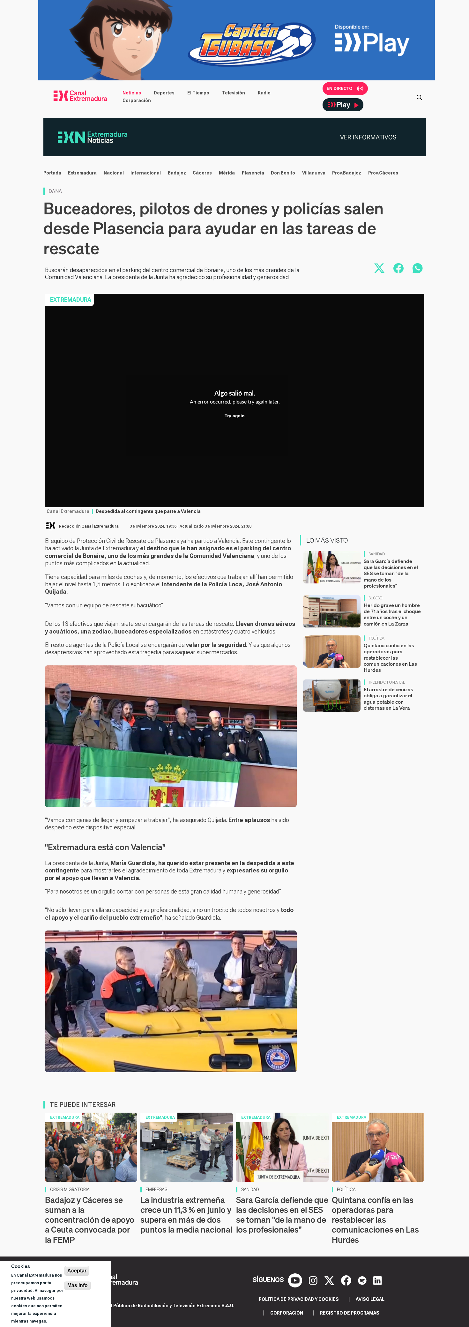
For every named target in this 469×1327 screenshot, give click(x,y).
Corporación (137, 100)
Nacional (114, 172)
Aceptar (76, 1270)
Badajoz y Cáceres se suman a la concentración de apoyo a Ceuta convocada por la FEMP (89, 1219)
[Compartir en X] (379, 268)
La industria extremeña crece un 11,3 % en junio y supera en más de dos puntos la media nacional (186, 1214)
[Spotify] (363, 1280)
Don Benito (283, 172)
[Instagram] (314, 1280)
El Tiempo (198, 92)
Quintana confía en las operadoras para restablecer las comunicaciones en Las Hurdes (390, 657)
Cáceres (202, 172)
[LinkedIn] (377, 1280)
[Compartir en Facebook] (398, 268)
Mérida (227, 172)
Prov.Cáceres (383, 172)
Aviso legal (370, 1299)
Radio (264, 92)
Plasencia (253, 172)
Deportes (164, 92)
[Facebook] (347, 1280)
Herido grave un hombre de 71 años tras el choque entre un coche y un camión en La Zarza (392, 614)
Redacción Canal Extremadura (89, 526)
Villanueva (313, 172)
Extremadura (82, 172)
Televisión (233, 92)
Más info (77, 1285)
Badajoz (177, 172)
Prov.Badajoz (346, 172)
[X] (330, 1280)
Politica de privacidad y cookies (299, 1299)
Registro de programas (349, 1313)
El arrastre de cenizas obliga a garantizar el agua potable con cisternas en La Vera (388, 698)
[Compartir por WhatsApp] (417, 268)
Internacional (145, 172)
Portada (52, 172)
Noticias (132, 92)
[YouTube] (296, 1280)
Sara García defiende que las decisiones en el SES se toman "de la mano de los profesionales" (391, 573)
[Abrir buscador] (419, 96)
